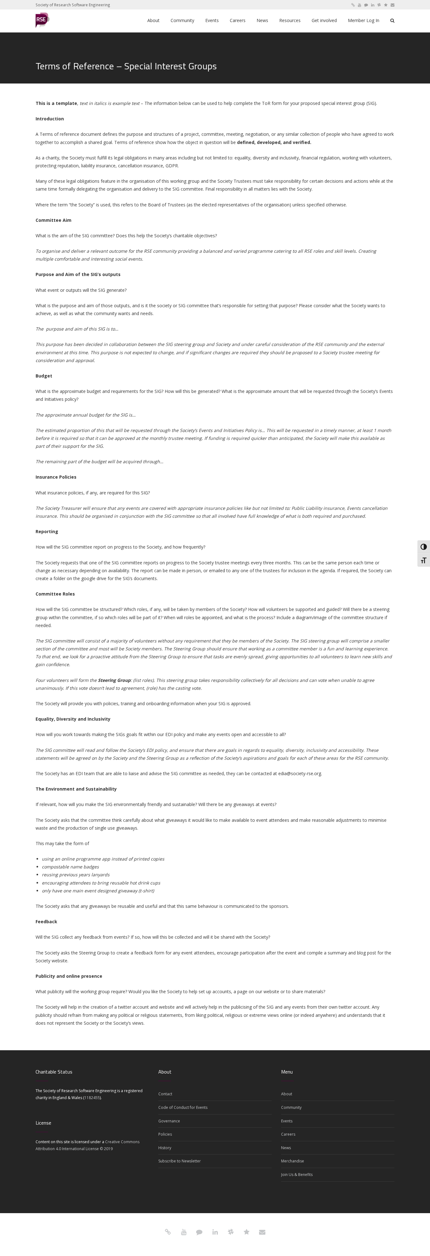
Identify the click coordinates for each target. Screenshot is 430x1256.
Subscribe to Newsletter (179, 1161)
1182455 (92, 1097)
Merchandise (292, 1161)
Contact (165, 1094)
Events (286, 1121)
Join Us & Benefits (297, 1174)
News (286, 1147)
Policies (165, 1134)
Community (291, 1107)
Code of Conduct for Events (182, 1107)
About (286, 1094)
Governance (169, 1121)
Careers (288, 1134)
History (164, 1147)
